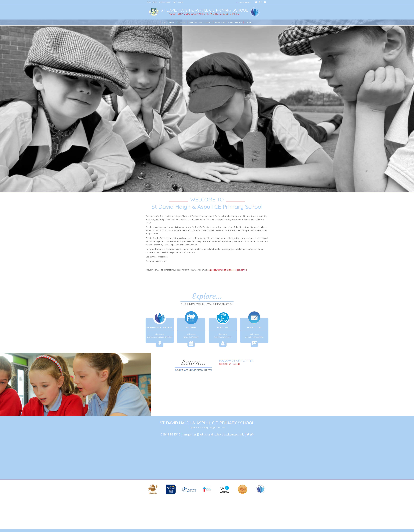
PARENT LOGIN (164, 2)
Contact (248, 22)
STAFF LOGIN (178, 2)
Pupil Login (152, 2)
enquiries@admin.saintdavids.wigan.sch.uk (227, 269)
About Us (182, 22)
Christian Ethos (195, 22)
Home (164, 22)
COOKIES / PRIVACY (244, 2)
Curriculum (220, 22)
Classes (172, 22)
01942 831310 (170, 434)
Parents (208, 22)
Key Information (235, 22)
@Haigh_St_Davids (229, 363)
